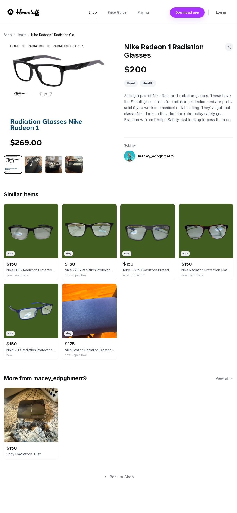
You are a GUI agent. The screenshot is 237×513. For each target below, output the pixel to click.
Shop (92, 12)
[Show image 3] (53, 164)
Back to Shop (122, 476)
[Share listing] (229, 47)
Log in (221, 12)
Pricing (143, 12)
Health (21, 35)
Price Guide (117, 12)
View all (222, 378)
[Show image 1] (13, 164)
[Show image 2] (33, 164)
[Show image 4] (74, 164)
